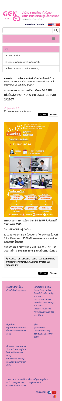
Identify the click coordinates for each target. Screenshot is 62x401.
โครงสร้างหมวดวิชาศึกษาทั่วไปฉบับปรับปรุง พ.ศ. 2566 (44, 302)
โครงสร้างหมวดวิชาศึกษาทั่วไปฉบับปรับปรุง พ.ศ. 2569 (44, 311)
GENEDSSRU (24, 258)
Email (54, 114)
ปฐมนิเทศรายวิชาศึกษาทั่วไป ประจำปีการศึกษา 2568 (16, 330)
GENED (12, 258)
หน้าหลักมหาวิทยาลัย (34, 24)
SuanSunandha (46, 258)
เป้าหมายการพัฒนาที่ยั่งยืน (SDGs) (23, 68)
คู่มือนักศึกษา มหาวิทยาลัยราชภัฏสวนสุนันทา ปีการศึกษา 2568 (43, 332)
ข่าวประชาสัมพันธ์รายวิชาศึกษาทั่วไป (23, 62)
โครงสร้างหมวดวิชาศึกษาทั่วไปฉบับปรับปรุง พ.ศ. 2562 (44, 293)
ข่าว (6, 49)
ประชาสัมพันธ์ (13, 55)
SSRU (34, 258)
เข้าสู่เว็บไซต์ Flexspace (16, 290)
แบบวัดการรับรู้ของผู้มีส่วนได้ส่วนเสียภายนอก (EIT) (16, 361)
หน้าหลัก (8, 78)
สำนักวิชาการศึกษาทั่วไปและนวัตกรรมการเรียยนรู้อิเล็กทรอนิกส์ (28, 263)
